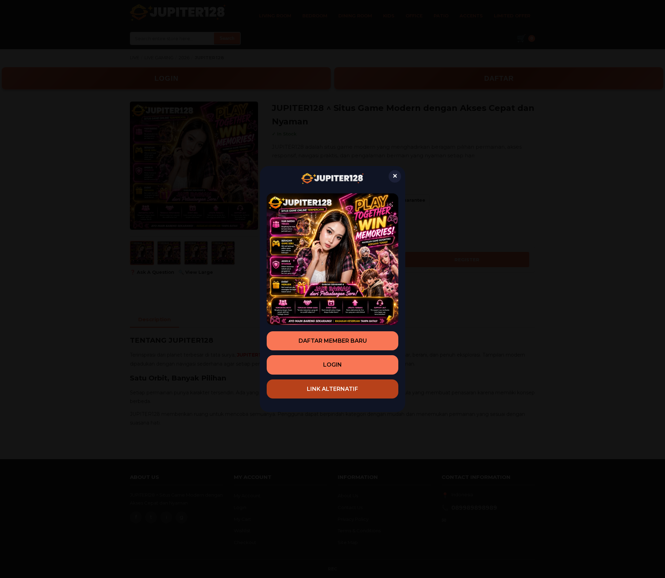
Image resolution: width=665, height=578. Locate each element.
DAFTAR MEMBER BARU (333, 341)
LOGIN (332, 364)
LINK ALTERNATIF (332, 389)
